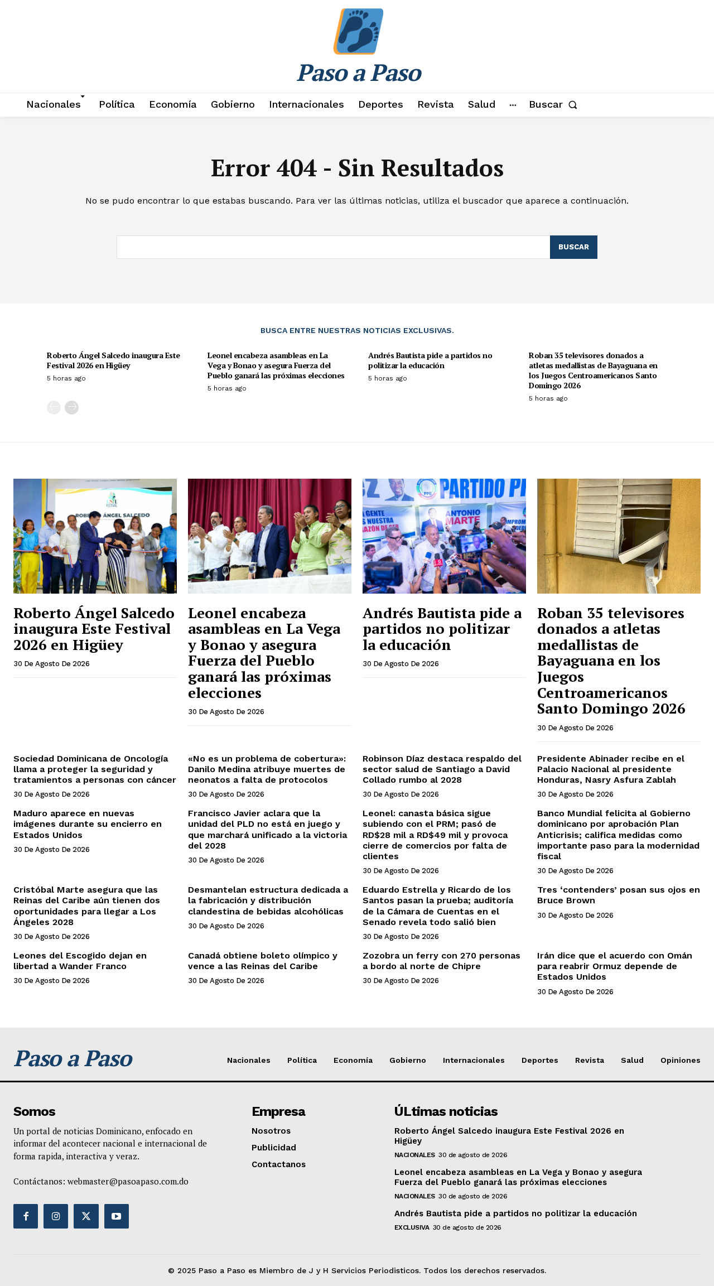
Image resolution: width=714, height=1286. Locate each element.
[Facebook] (25, 1216)
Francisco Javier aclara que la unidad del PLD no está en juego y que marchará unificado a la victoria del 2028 (267, 829)
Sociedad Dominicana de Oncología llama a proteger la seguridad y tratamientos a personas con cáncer (94, 769)
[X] (86, 1216)
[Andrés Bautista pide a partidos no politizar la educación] (444, 536)
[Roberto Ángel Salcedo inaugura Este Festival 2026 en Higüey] (95, 536)
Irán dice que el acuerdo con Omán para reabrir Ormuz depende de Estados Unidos (614, 966)
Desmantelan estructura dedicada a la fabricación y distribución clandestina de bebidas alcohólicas (268, 900)
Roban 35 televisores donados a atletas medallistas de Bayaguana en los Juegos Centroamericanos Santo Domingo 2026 (593, 370)
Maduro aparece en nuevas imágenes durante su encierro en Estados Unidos (87, 824)
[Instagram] (56, 1216)
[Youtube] (116, 1216)
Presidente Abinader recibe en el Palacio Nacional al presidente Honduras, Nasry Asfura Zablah (610, 769)
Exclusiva (412, 1227)
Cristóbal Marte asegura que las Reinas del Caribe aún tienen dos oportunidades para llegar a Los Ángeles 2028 (86, 905)
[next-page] (72, 408)
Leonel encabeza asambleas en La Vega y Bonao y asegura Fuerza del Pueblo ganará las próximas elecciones (276, 365)
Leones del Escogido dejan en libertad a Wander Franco (80, 960)
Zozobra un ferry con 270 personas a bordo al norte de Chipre (441, 960)
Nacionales (414, 1155)
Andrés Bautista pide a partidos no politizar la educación (430, 360)
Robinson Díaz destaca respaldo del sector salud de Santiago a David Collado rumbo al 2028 (442, 769)
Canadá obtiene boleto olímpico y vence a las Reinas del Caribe (262, 960)
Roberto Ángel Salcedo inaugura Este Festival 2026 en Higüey (113, 360)
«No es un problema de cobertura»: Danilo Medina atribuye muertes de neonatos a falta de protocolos (267, 769)
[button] (555, 104)
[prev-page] (54, 408)
